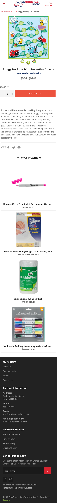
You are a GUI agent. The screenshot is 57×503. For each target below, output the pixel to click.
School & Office (11, 12)
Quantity (4, 87)
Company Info (9, 371)
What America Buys (16, 497)
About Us (7, 366)
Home (3, 12)
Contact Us (8, 380)
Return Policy (9, 443)
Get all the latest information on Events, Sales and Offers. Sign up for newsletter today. (26, 462)
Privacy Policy (9, 438)
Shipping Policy (10, 447)
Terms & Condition (11, 434)
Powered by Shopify (31, 497)
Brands (6, 375)
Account (48, 6)
